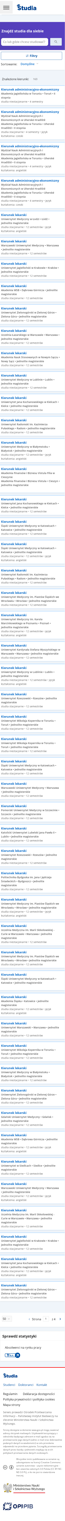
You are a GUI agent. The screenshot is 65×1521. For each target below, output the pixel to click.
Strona (36, 1319)
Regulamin (10, 1394)
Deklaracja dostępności (39, 1394)
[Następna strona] (60, 1319)
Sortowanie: (9, 64)
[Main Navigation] (6, 7)
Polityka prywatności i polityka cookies (29, 1399)
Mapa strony (11, 1405)
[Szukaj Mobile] (56, 42)
